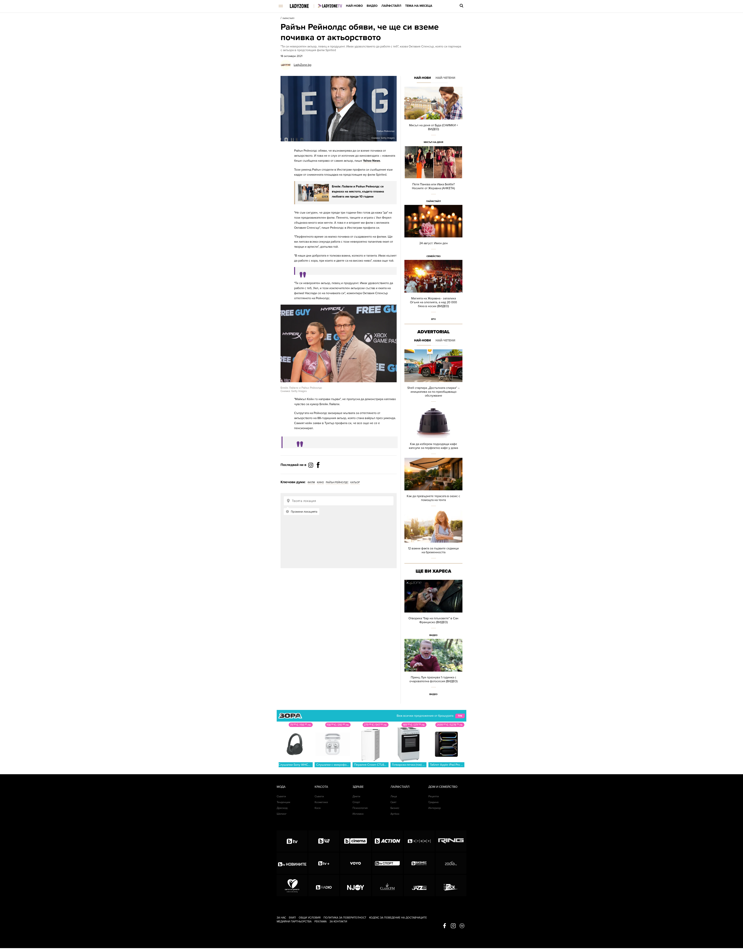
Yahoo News (371, 161)
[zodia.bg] (451, 863)
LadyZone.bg (302, 65)
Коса (317, 808)
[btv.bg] (292, 841)
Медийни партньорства (294, 921)
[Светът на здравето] (292, 885)
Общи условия (310, 917)
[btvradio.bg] (323, 885)
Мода (281, 787)
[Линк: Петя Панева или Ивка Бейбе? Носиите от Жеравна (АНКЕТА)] (433, 175)
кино (320, 482)
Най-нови (422, 78)
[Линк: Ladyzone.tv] (330, 6)
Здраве (358, 787)
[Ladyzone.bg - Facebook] (318, 474)
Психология (360, 808)
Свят (393, 802)
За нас (281, 917)
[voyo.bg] (355, 863)
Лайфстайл (391, 6)
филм (311, 482)
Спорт (356, 802)
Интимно (358, 813)
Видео (372, 6)
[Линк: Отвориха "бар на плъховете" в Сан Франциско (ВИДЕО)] (433, 609)
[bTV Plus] (323, 863)
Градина (433, 802)
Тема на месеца (418, 6)
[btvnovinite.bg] (292, 863)
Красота (321, 787)
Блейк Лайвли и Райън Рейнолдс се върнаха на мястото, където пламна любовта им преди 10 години (358, 191)
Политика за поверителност (345, 917)
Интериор (434, 808)
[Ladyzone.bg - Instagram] (311, 465)
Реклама (320, 921)
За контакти (338, 921)
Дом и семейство (442, 787)
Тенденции (283, 802)
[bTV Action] (387, 841)
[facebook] (444, 926)
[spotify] (462, 926)
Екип (292, 917)
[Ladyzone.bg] (303, 6)
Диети (356, 796)
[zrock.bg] (451, 885)
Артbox (394, 813)
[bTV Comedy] (323, 841)
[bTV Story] (419, 841)
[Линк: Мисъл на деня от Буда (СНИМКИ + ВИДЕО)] (433, 116)
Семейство (433, 256)
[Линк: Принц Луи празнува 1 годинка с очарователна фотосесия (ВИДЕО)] (433, 668)
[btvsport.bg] (387, 863)
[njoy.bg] (355, 885)
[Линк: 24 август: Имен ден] (433, 232)
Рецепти (433, 796)
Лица (393, 796)
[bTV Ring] (451, 841)
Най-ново (354, 6)
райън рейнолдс (337, 482)
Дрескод (282, 808)
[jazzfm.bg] (419, 885)
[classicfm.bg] (387, 885)
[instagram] (453, 926)
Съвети (281, 796)
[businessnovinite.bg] (419, 863)
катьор (355, 482)
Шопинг (282, 813)
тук (460, 715)
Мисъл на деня (433, 142)
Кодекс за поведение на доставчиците (398, 917)
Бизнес (394, 808)
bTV (433, 319)
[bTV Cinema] (355, 841)
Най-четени (445, 78)
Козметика (321, 802)
